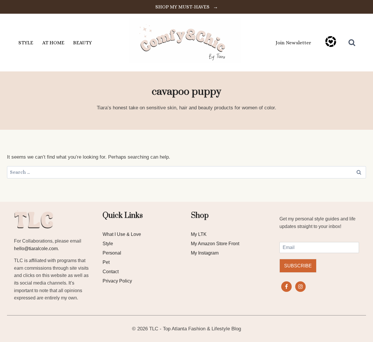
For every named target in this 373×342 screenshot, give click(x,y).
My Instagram (205, 252)
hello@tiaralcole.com (36, 248)
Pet (106, 262)
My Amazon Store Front (215, 243)
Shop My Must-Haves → (186, 7)
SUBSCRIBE (298, 265)
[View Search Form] (352, 42)
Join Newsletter (293, 42)
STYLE (25, 42)
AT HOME (53, 42)
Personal (112, 252)
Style (108, 243)
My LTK (199, 234)
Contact (111, 271)
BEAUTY (82, 42)
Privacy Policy (117, 280)
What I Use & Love (122, 234)
